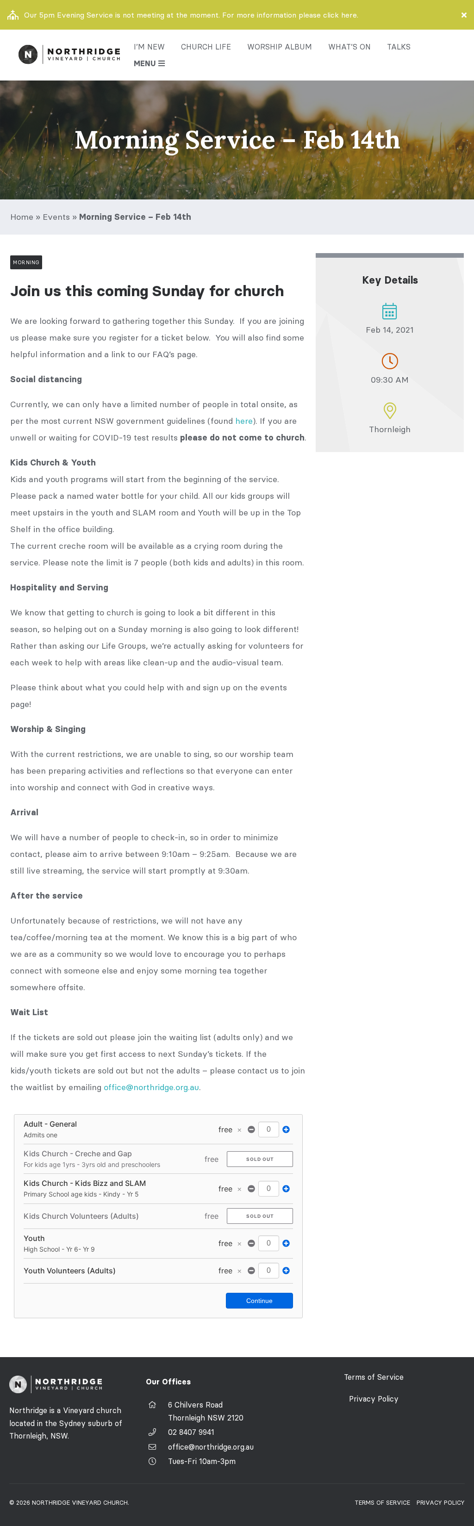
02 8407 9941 (191, 1432)
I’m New (149, 46)
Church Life (206, 46)
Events (56, 216)
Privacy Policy (374, 1398)
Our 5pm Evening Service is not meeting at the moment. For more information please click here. (191, 14)
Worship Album (279, 46)
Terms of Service (374, 1377)
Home (21, 216)
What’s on (349, 46)
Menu (145, 63)
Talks (399, 46)
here (244, 421)
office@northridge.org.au (151, 1087)
